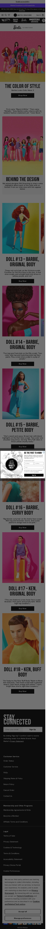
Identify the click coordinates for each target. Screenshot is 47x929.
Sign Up (34, 475)
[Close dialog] (44, 452)
